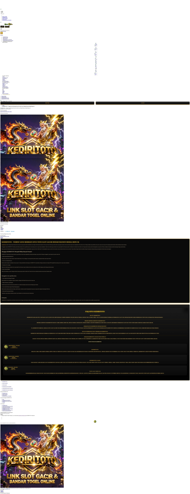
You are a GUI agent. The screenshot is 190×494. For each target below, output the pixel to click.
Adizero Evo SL (5, 86)
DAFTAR (47, 102)
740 (3, 90)
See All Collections (5, 81)
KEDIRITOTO (4, 17)
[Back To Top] (0, 492)
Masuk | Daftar (4, 16)
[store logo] (8, 25)
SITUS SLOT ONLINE (6, 407)
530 (3, 89)
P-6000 (3, 79)
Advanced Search (3, 31)
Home (3, 105)
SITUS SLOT (4, 19)
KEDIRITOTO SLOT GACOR (7, 409)
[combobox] (5, 30)
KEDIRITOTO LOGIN (5, 98)
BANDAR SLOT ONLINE (6, 20)
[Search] (1, 33)
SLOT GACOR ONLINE (6, 410)
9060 (3, 92)
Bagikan (1, 237)
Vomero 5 (3, 80)
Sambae (3, 85)
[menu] (95, 66)
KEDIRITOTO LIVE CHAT (7, 401)
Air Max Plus (4, 78)
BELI (1, 227)
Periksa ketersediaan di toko (4, 236)
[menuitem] (5, 37)
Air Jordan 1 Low (5, 77)
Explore (1, 35)
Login (2, 26)
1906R (3, 91)
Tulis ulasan (12, 231)
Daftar (7, 26)
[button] (2, 156)
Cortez (3, 76)
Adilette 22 (4, 84)
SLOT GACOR (4, 18)
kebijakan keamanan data (22, 415)
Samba (3, 83)
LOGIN (142, 102)
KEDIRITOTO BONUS (6, 400)
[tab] (95, 35)
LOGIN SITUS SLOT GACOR (7, 388)
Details (1, 238)
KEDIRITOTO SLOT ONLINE (7, 408)
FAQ (3, 399)
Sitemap (3, 402)
